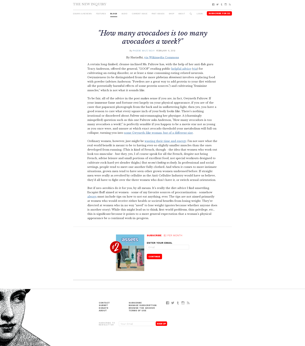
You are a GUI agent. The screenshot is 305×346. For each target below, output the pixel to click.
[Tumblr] (222, 4)
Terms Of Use (137, 310)
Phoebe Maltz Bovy (144, 50)
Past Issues (158, 14)
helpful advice (181, 68)
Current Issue (139, 14)
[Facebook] (213, 4)
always (92, 196)
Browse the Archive (142, 308)
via (195, 68)
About (181, 14)
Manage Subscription (142, 305)
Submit (103, 305)
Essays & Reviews (82, 14)
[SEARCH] (190, 13)
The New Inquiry (89, 4)
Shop (171, 14)
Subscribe (135, 303)
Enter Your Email (159, 242)
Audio (125, 14)
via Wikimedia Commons (161, 57)
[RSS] (230, 4)
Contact (104, 303)
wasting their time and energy (165, 141)
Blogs (113, 14)
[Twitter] (217, 4)
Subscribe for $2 (219, 13)
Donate (103, 308)
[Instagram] (226, 4)
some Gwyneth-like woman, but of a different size (158, 132)
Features (101, 14)
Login (200, 14)
